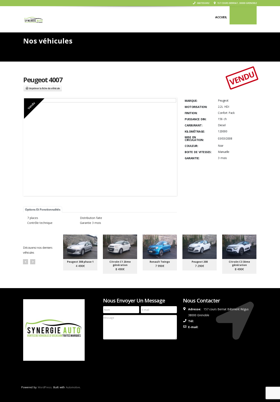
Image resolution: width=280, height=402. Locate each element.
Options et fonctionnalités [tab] (42, 209)
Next (32, 261)
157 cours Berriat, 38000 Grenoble (237, 3)
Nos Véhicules (243, 17)
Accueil (221, 17)
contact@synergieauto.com (222, 327)
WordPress (45, 387)
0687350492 (202, 3)
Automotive (73, 387)
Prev (25, 261)
